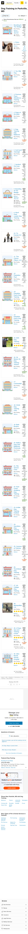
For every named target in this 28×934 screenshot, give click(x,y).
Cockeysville (4, 803)
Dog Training (17, 28)
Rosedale (11, 803)
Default (23, 15)
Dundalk (17, 803)
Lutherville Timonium (17, 801)
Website (15, 30)
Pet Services (17, 677)
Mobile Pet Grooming (12, 823)
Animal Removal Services (3, 828)
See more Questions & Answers (14, 753)
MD (6, 677)
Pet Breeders (22, 822)
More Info (16, 33)
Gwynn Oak (4, 805)
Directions (16, 31)
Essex (23, 803)
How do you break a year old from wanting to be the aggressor (14, 741)
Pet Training (16, 322)
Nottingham (24, 800)
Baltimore (3, 800)
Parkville (11, 677)
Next (19, 684)
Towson (11, 800)
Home (2, 677)
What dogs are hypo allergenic (9, 749)
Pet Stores (17, 764)
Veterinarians (22, 825)
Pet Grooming (11, 764)
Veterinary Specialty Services (3, 819)
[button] (26, 3)
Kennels (22, 764)
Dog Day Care (13, 825)
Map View (6, 15)
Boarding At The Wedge (7, 760)
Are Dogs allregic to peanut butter (10, 745)
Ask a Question (15, 736)
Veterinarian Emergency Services (22, 819)
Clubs (21, 412)
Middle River (10, 806)
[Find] (22, 2)
